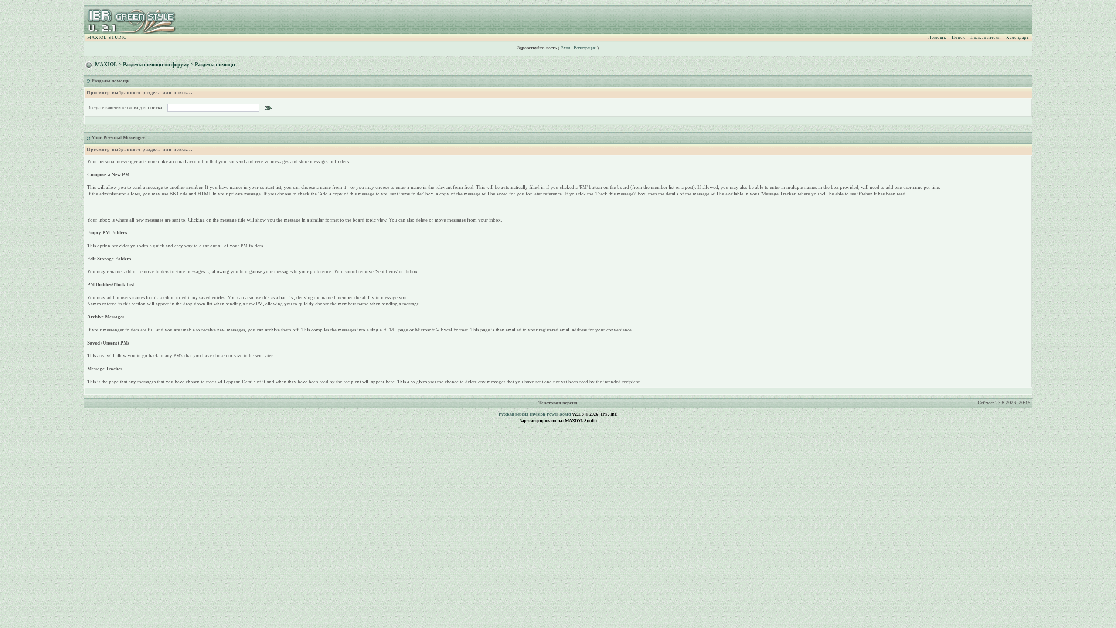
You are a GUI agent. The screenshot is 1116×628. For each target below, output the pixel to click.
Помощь (937, 37)
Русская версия (513, 414)
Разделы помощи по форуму (156, 64)
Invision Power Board (550, 414)
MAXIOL (106, 64)
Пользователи (985, 37)
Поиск (958, 37)
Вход (565, 47)
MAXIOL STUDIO (107, 37)
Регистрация (585, 47)
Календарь (1017, 37)
